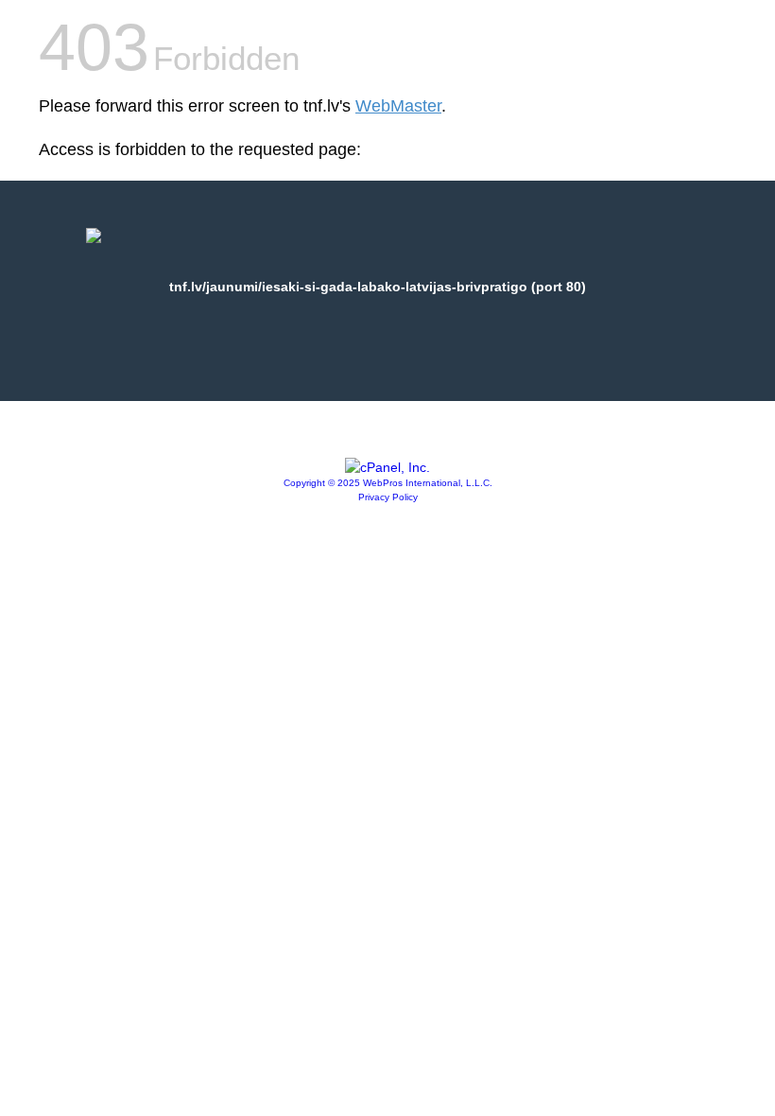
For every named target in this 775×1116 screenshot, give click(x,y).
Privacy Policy (388, 497)
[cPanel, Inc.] (387, 467)
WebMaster (398, 105)
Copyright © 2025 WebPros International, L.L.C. (388, 483)
